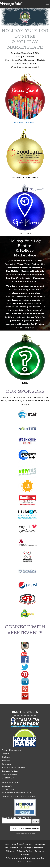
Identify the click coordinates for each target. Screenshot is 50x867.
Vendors (6, 760)
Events (5, 753)
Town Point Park (11, 782)
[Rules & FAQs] (25, 357)
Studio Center (24, 861)
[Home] (11, 3)
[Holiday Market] (25, 96)
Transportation (10, 771)
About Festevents (11, 750)
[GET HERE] (25, 207)
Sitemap (10, 851)
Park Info (7, 786)
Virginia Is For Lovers (13, 767)
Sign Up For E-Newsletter (25, 828)
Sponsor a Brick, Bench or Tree (18, 796)
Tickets (6, 757)
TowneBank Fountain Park (16, 792)
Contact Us (8, 778)
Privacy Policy (25, 851)
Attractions (8, 789)
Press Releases (9, 774)
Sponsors (6, 764)
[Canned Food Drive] (25, 151)
